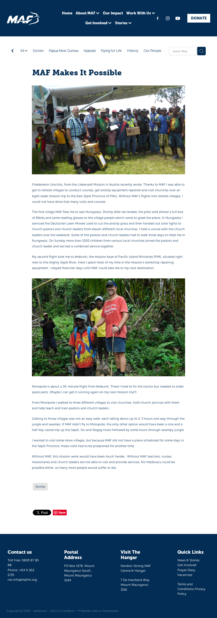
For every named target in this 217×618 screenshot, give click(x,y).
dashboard (40, 610)
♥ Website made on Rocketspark (98, 610)
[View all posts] (12, 51)
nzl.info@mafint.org (22, 579)
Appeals (90, 51)
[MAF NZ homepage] (27, 18)
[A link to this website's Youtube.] (178, 18)
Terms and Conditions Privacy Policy (191, 588)
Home (67, 13)
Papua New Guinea (63, 51)
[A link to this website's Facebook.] (158, 18)
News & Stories (188, 560)
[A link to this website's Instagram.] (168, 18)
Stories (121, 23)
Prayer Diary (186, 570)
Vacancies (184, 575)
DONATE (199, 18)
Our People (152, 51)
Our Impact (113, 13)
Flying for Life (111, 51)
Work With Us (139, 13)
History (132, 51)
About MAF (86, 13)
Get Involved (96, 23)
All (22, 51)
